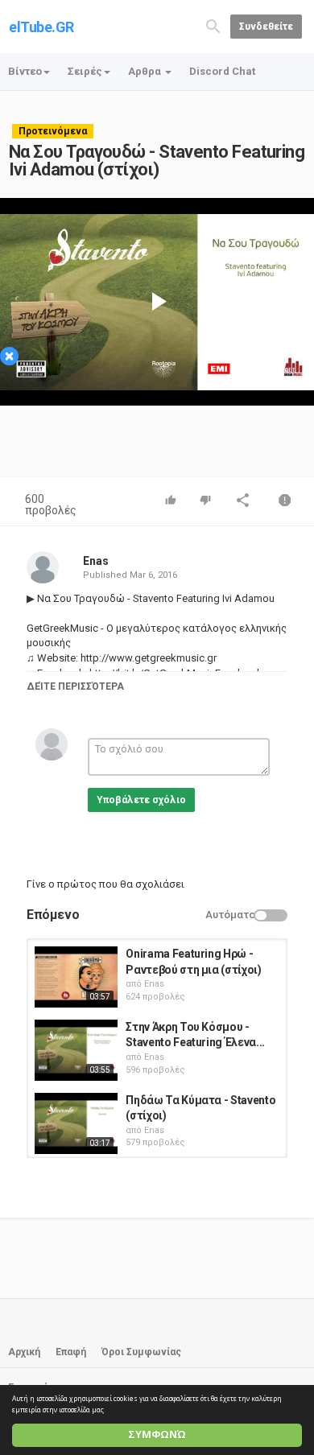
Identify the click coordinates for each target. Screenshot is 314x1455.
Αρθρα (145, 71)
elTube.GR (41, 27)
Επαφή (71, 1352)
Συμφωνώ (157, 1434)
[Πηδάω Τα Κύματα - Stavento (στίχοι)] (76, 1123)
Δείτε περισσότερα (75, 686)
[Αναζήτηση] (213, 25)
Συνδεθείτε (266, 26)
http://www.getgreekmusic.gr (147, 658)
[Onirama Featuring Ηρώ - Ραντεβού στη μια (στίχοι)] (76, 977)
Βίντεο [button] (25, 71)
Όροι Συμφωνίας (141, 1352)
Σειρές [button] (85, 71)
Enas (96, 560)
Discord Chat (222, 71)
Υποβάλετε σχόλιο (141, 800)
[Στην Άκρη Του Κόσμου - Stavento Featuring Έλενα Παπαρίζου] (76, 1050)
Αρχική (24, 1352)
